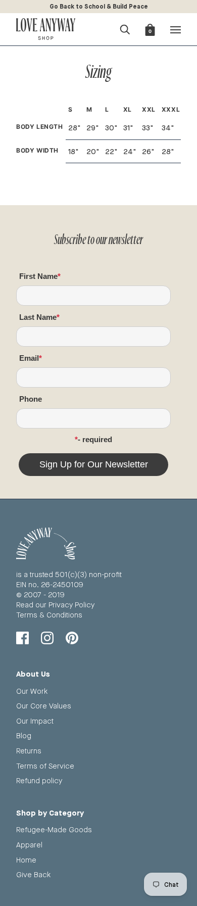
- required (95, 439)
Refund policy (39, 780)
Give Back (33, 874)
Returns (28, 750)
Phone (30, 399)
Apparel (29, 844)
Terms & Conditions (49, 614)
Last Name (38, 317)
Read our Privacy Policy (55, 604)
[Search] (125, 28)
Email (29, 358)
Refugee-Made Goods (54, 829)
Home (26, 860)
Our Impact (35, 721)
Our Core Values (43, 705)
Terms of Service (45, 766)
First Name (38, 276)
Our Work (31, 691)
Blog (23, 735)
